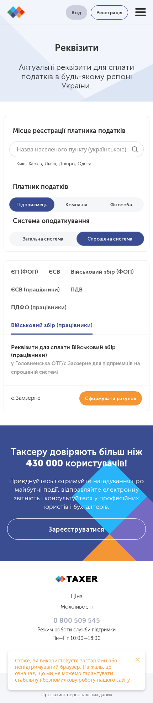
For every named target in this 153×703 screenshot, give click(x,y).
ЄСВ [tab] (54, 272)
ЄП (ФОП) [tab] (24, 272)
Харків (35, 164)
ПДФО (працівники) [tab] (39, 308)
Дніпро (67, 164)
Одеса (84, 164)
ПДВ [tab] (76, 290)
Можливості (76, 607)
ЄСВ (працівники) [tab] (35, 290)
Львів (50, 164)
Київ (21, 164)
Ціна (77, 597)
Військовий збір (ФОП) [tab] (102, 272)
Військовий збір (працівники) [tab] (52, 326)
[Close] (137, 659)
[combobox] (76, 149)
